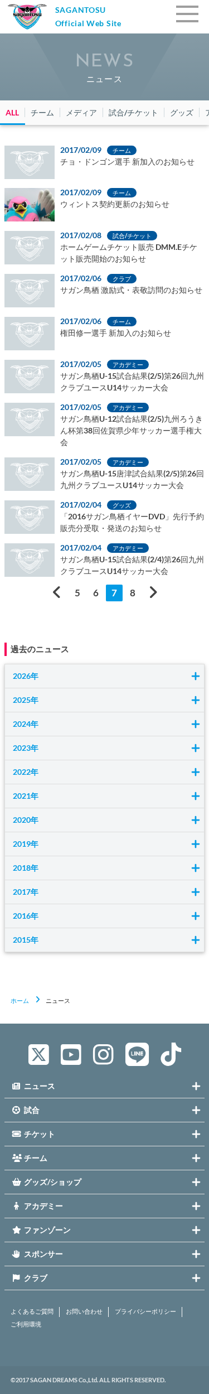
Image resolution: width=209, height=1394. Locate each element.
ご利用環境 (26, 1324)
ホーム (20, 1000)
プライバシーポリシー (145, 1311)
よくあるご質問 (32, 1311)
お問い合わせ (84, 1311)
